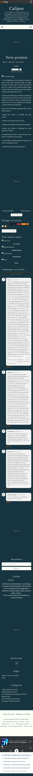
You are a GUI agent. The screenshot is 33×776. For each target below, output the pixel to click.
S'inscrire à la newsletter (9, 231)
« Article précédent (8, 211)
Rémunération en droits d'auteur (22, 724)
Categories (11, 62)
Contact (27, 721)
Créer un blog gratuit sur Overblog (10, 721)
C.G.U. (12, 724)
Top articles (21, 721)
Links (3, 678)
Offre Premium (3, 726)
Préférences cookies (28, 726)
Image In (16, 66)
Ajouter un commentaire (16, 274)
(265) (10, 689)
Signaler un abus (5, 724)
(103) (11, 699)
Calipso (16, 8)
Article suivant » (26, 211)
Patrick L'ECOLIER (20, 595)
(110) (9, 692)
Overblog (27, 714)
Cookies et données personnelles (15, 726)
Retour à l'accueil (16, 215)
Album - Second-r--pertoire (10, 675)
